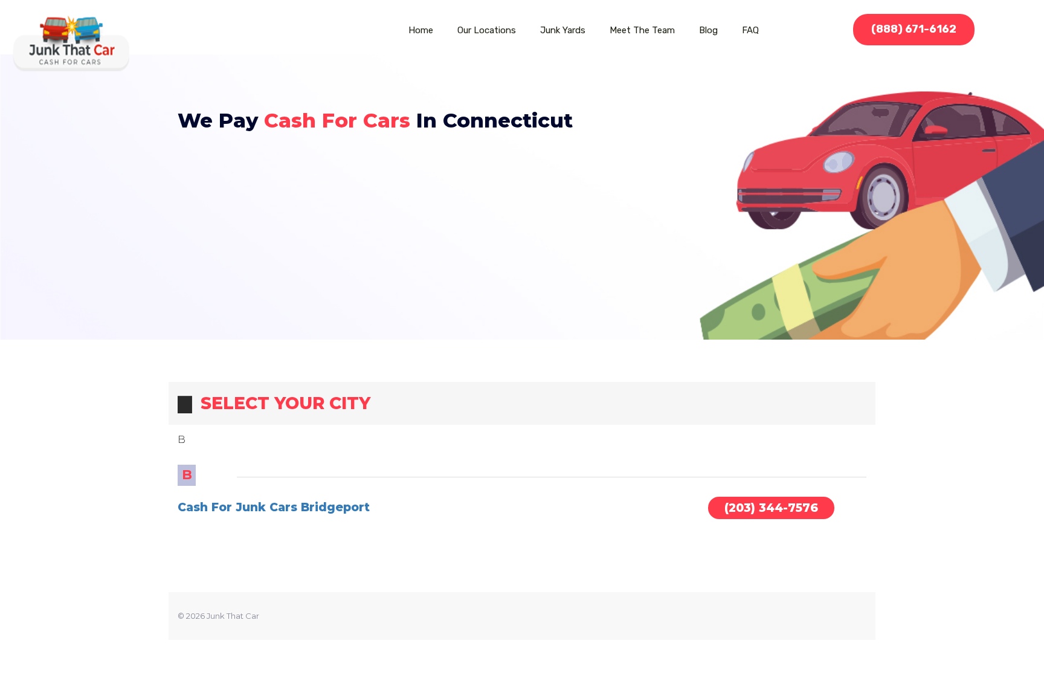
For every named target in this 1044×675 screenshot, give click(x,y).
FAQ (750, 30)
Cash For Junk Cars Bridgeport (274, 507)
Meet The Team (642, 30)
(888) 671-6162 (913, 29)
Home (420, 30)
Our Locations (486, 30)
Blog (708, 30)
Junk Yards (562, 30)
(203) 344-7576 (771, 508)
